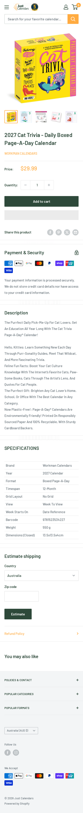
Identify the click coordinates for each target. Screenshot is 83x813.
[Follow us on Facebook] (7, 752)
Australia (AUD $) (17, 730)
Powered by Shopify (16, 803)
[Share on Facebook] (50, 232)
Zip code (10, 587)
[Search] (73, 19)
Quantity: (11, 185)
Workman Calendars (20, 153)
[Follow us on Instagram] (16, 752)
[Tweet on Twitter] (67, 232)
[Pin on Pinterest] (59, 232)
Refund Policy (14, 634)
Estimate (18, 614)
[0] (75, 7)
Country (10, 566)
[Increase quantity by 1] (49, 185)
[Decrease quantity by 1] (25, 185)
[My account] (66, 7)
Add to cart (41, 201)
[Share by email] (75, 232)
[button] (41, 215)
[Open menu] (6, 7)
